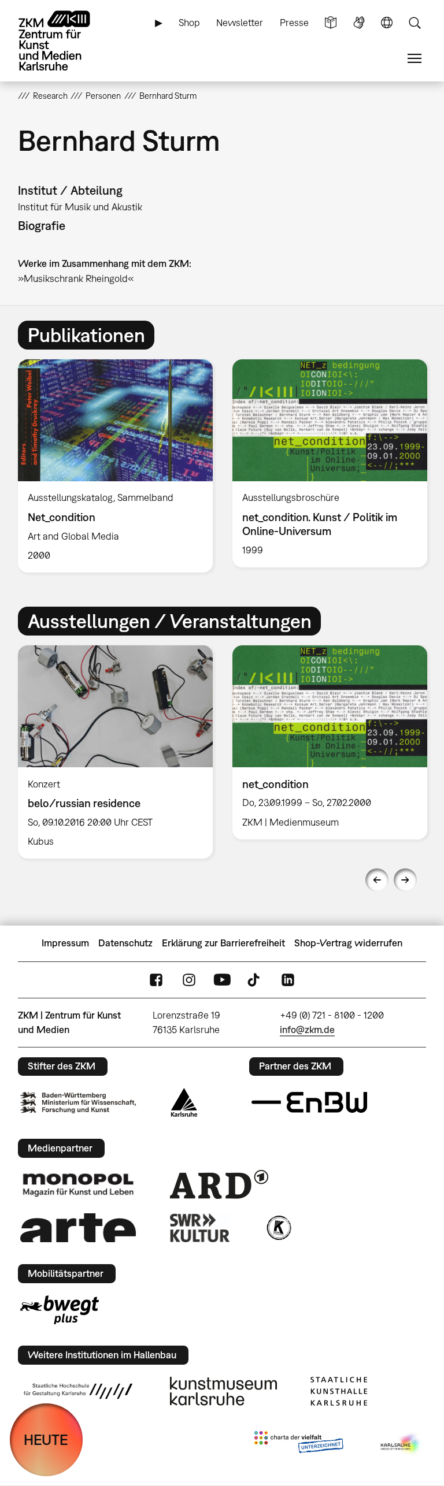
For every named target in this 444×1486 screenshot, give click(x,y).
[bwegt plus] (59, 1309)
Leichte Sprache (330, 23)
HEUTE (46, 1439)
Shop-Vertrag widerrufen (348, 943)
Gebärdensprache (359, 23)
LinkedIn (287, 980)
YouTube (222, 980)
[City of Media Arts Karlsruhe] (401, 1444)
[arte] (78, 1227)
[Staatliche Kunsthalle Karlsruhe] (338, 1391)
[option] (115, 466)
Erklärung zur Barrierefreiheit (223, 943)
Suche (414, 23)
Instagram (189, 980)
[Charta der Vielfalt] (298, 1444)
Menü (414, 59)
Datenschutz (125, 943)
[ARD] (219, 1184)
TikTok (255, 980)
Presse (294, 22)
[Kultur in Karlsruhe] (278, 1227)
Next (405, 879)
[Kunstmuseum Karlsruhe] (223, 1391)
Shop (189, 22)
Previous (376, 879)
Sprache (386, 23)
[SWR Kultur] (200, 1227)
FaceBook (156, 980)
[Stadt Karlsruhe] (184, 1102)
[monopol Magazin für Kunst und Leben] (78, 1184)
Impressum (65, 943)
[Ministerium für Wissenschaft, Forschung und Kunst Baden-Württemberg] (78, 1102)
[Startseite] (64, 41)
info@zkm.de (307, 1029)
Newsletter (239, 22)
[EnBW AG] (309, 1102)
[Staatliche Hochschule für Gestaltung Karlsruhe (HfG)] (78, 1391)
